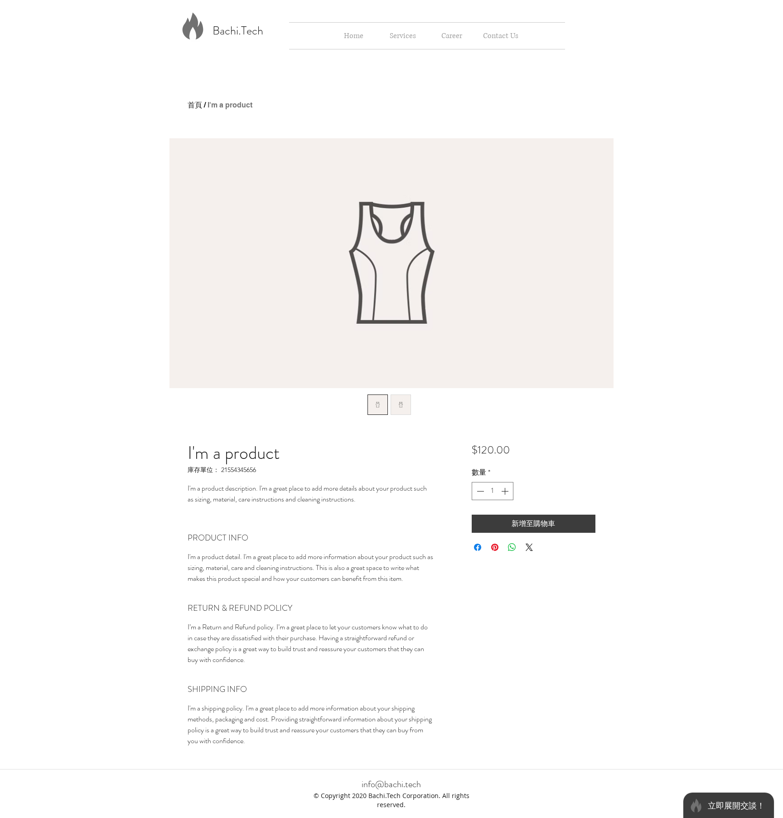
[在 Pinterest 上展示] (494, 547)
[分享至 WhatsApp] (512, 547)
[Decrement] (479, 491)
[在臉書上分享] (477, 547)
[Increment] (505, 491)
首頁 (195, 105)
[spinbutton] (492, 491)
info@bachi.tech (391, 784)
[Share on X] (529, 547)
